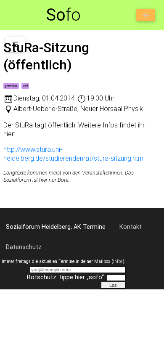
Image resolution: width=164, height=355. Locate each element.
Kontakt (130, 226)
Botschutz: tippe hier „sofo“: (66, 277)
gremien (11, 86)
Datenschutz (24, 247)
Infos (118, 261)
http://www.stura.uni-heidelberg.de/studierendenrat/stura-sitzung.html (74, 154)
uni (25, 86)
